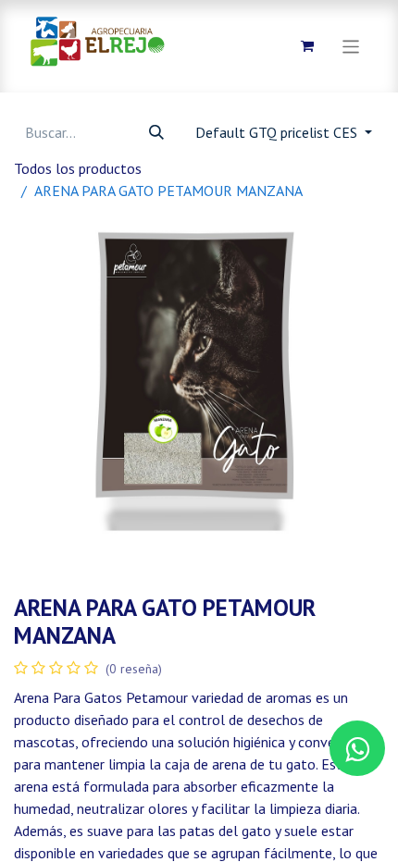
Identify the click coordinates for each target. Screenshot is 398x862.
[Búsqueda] (156, 132)
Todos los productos (78, 168)
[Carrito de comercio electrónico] (307, 46)
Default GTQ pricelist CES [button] (278, 132)
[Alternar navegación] (351, 46)
